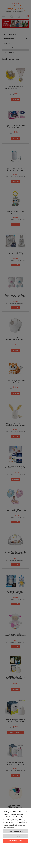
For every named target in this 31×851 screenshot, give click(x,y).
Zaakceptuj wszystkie (15, 840)
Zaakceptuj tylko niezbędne (15, 831)
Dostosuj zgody (15, 836)
